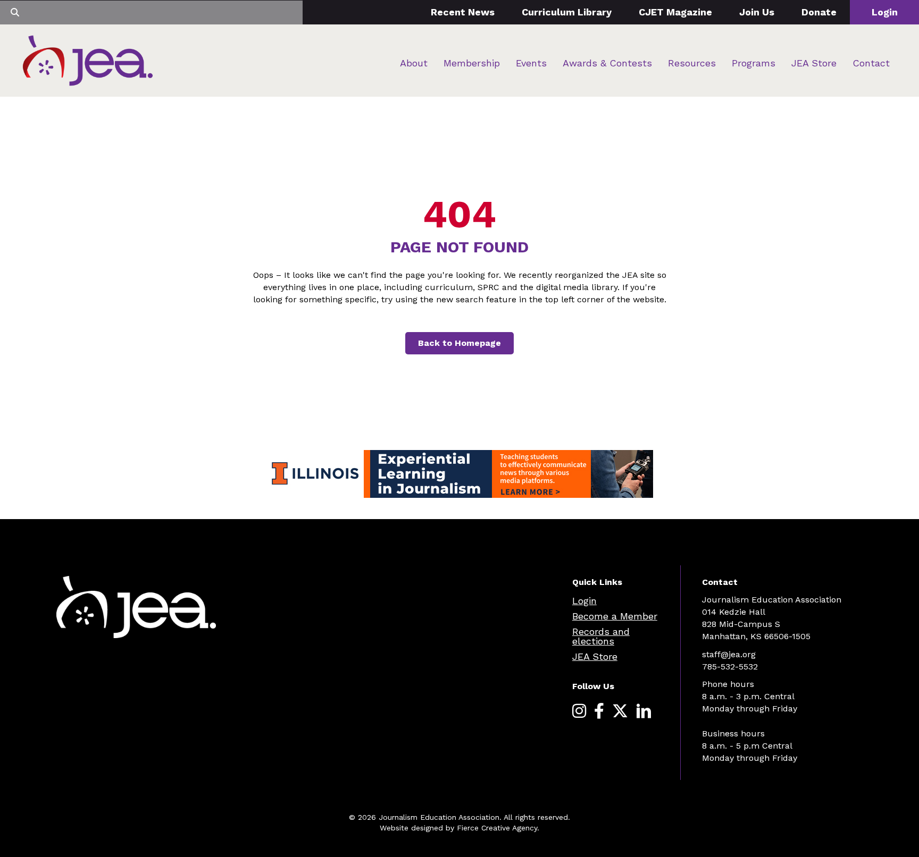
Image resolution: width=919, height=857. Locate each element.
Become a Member (614, 616)
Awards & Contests (607, 63)
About (414, 63)
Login (885, 12)
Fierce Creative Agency (497, 828)
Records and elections (601, 636)
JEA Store (814, 63)
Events (531, 63)
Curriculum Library (567, 12)
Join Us (756, 12)
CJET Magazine (675, 12)
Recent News (463, 12)
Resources (692, 63)
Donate (819, 12)
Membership (472, 63)
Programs (753, 63)
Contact (871, 63)
